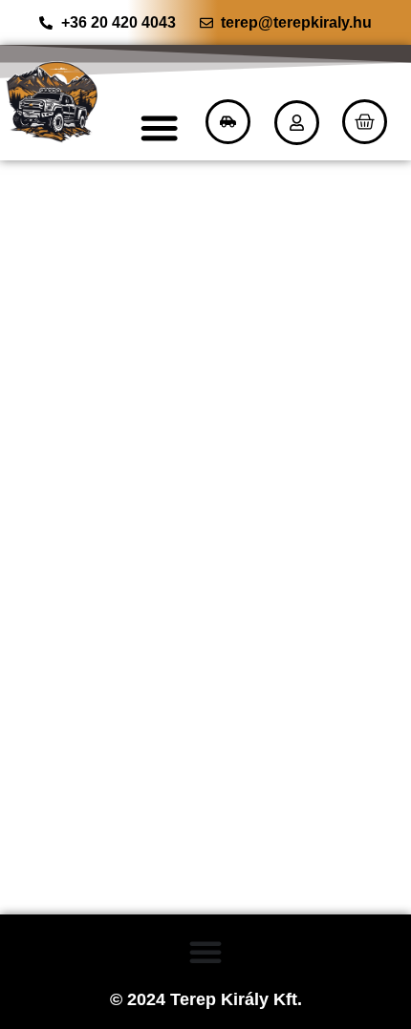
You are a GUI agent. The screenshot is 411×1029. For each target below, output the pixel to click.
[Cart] (364, 121)
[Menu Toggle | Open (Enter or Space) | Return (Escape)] (159, 127)
